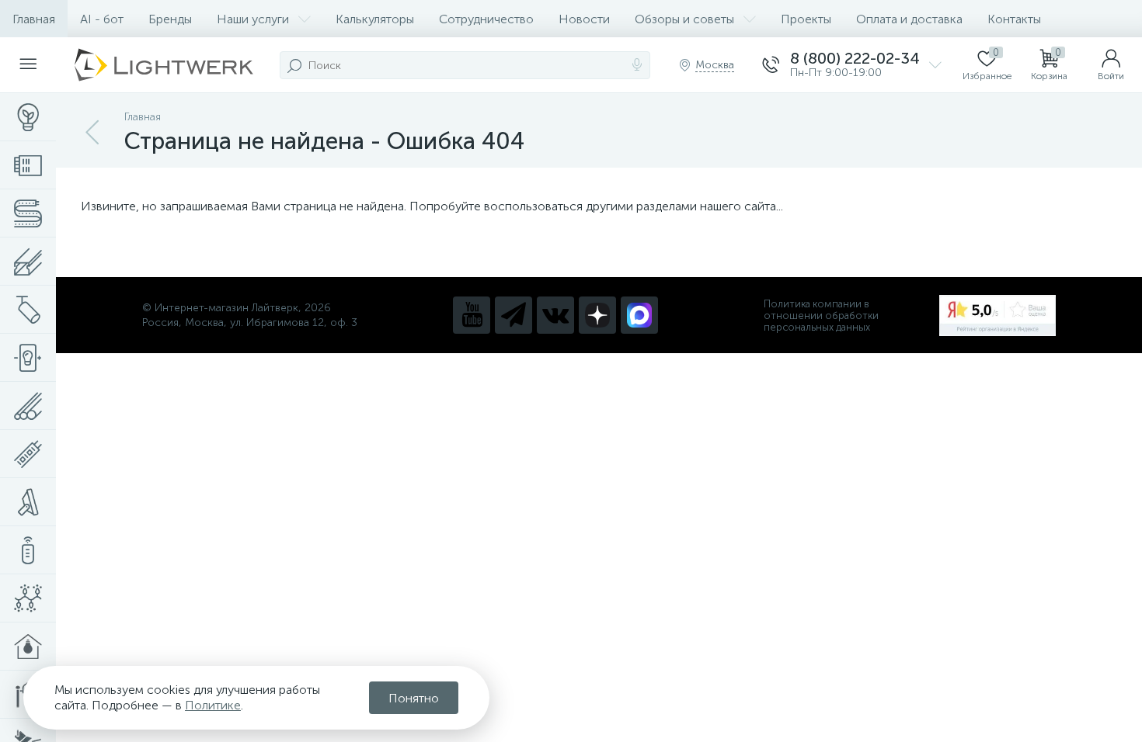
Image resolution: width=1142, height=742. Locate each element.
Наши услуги (253, 19)
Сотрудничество (486, 19)
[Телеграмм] (513, 315)
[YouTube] (471, 315)
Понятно (413, 698)
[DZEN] (597, 315)
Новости (584, 19)
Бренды (170, 19)
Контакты (1014, 19)
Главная (33, 19)
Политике (213, 705)
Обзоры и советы (684, 19)
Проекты (806, 19)
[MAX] (639, 315)
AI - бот (102, 19)
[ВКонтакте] (555, 315)
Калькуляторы (375, 19)
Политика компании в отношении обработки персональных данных (821, 315)
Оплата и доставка (909, 19)
